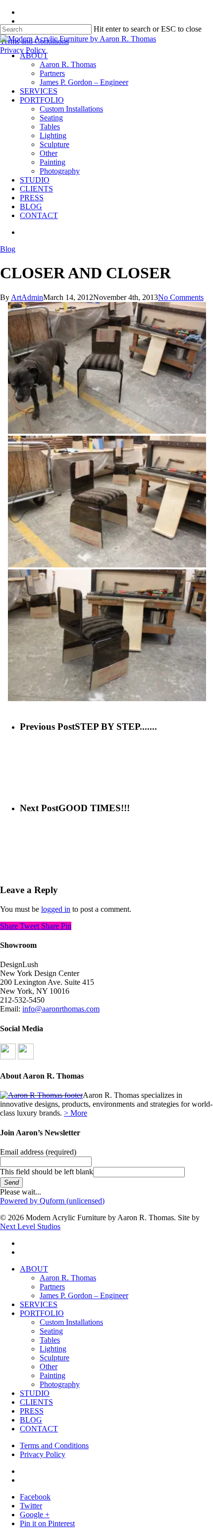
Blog (7, 249)
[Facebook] (8, 1056)
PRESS (32, 1411)
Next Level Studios (30, 1226)
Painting (52, 1375)
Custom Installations (71, 1322)
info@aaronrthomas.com (61, 1009)
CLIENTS (36, 1402)
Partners (52, 1286)
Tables (50, 1340)
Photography (60, 1384)
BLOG (31, 1420)
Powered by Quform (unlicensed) (52, 1201)
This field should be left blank (46, 1171)
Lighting (53, 1349)
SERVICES (38, 1304)
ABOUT (34, 1269)
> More (75, 1113)
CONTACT (39, 1428)
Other (48, 1366)
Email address (38, 1152)
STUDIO (35, 1393)
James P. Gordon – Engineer (84, 1295)
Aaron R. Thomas (68, 1278)
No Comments (181, 297)
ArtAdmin (27, 297)
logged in (55, 909)
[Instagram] (26, 1056)
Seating (51, 1331)
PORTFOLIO (42, 1313)
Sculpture (54, 1357)
